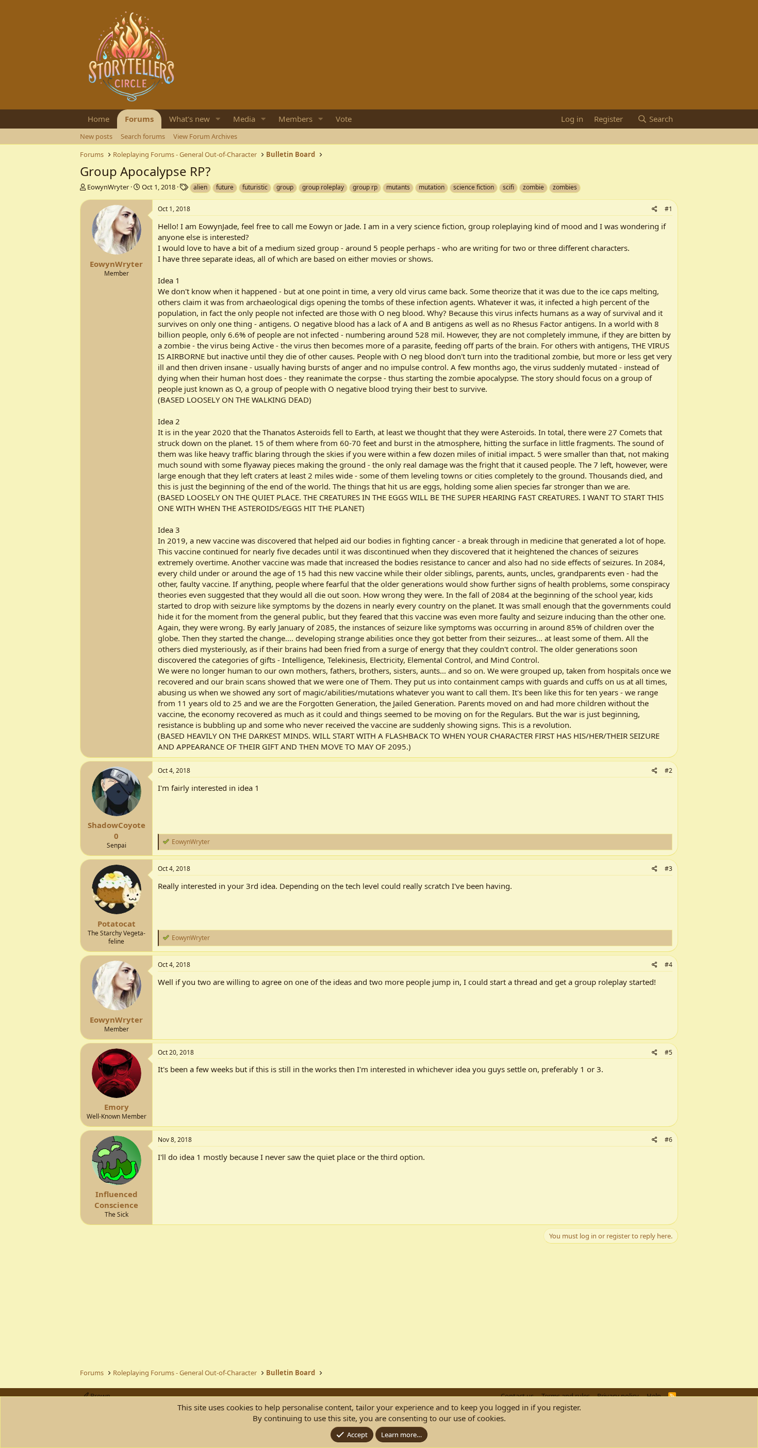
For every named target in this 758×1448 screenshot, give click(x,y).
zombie (533, 187)
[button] (218, 119)
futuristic (255, 187)
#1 (668, 208)
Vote (344, 119)
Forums (139, 119)
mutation (431, 187)
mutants (398, 187)
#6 (668, 1139)
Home (98, 119)
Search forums (143, 136)
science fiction (473, 187)
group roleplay (323, 187)
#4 (668, 964)
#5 (668, 1052)
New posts (96, 136)
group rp (365, 187)
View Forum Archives (205, 136)
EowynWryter (108, 187)
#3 (668, 868)
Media (244, 119)
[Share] (654, 209)
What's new (189, 119)
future (225, 187)
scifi (508, 187)
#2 (668, 770)
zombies (565, 187)
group (284, 187)
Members (295, 119)
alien (200, 187)
